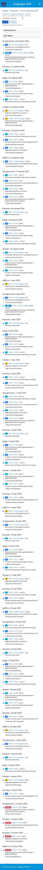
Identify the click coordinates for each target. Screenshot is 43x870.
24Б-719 (25, 822)
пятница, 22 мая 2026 (12, 588)
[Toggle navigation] (39, 4)
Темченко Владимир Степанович (14, 166)
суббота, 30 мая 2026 (11, 726)
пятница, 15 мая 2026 (12, 493)
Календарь (12, 22)
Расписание (14, 11)
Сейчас (5, 15)
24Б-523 (28, 118)
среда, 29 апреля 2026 (12, 219)
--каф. (26, 70)
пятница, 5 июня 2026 (12, 790)
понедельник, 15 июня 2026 (14, 803)
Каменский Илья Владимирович (14, 152)
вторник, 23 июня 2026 (12, 832)
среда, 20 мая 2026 (10, 546)
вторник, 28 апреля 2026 (13, 208)
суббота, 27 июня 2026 (12, 846)
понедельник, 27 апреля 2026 (15, 171)
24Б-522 (25, 850)
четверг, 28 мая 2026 (11, 689)
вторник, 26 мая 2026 (11, 649)
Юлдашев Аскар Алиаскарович (14, 49)
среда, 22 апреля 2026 (12, 78)
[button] (21, 30)
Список (5, 22)
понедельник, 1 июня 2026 (14, 740)
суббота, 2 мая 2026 (11, 280)
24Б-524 (31, 52)
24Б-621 (28, 161)
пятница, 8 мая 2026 (11, 373)
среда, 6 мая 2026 (10, 330)
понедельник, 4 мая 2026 (13, 294)
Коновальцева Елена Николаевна (15, 144)
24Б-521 (27, 110)
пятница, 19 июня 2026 (12, 819)
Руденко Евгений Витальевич (14, 115)
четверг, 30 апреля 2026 (13, 249)
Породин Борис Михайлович (13, 61)
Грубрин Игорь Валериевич (13, 96)
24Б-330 (8, 55)
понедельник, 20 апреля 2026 (15, 41)
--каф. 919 (22, 99)
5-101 (26, 44)
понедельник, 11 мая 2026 (14, 393)
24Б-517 (21, 260)
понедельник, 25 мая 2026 (14, 621)
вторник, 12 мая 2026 (11, 430)
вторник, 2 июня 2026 (12, 753)
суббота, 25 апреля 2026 (13, 157)
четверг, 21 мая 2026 (11, 575)
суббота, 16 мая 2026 (11, 507)
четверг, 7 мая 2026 (11, 360)
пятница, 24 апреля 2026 (13, 130)
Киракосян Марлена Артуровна (14, 289)
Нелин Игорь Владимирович (13, 88)
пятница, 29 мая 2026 (12, 713)
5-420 (26, 252)
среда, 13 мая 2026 (10, 441)
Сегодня (19, 15)
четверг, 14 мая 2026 (11, 470)
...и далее (12, 15)
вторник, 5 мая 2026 (11, 319)
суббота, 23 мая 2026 (11, 608)
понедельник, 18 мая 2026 (14, 521)
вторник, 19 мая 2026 (11, 534)
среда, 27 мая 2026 (10, 660)
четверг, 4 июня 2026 (11, 776)
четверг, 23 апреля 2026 (13, 107)
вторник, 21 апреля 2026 (13, 66)
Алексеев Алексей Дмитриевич (14, 125)
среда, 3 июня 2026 (11, 765)
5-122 (26, 284)
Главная (5, 11)
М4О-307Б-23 (30, 11)
